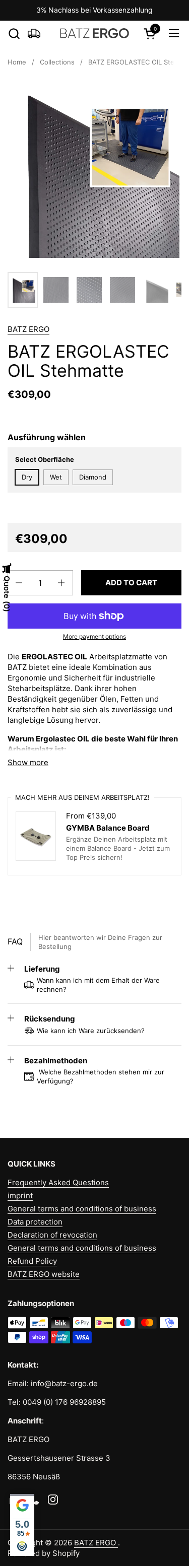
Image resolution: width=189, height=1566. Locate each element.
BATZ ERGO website (44, 1274)
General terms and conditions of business (82, 1208)
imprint (20, 1195)
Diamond (92, 477)
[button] (14, 33)
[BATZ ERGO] (94, 33)
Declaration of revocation (52, 1235)
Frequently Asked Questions (58, 1182)
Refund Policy (32, 1261)
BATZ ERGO (28, 329)
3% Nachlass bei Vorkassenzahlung (94, 10)
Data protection (35, 1222)
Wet (56, 477)
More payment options (94, 636)
